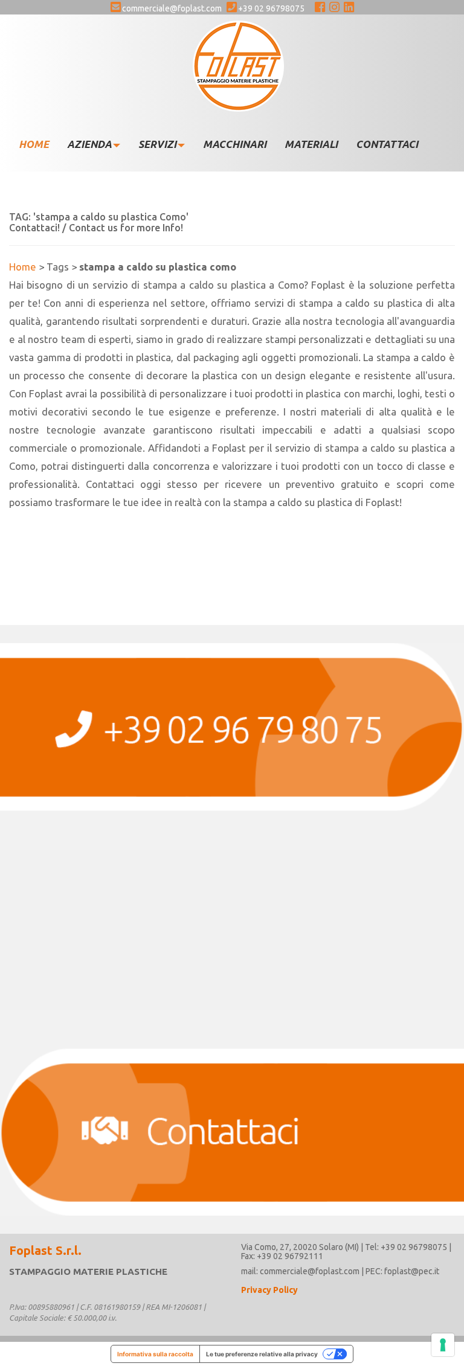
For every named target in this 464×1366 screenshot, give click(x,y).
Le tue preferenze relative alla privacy (262, 1354)
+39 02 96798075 (271, 8)
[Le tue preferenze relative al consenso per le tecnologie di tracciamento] (442, 1344)
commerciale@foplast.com (172, 8)
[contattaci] (232, 1113)
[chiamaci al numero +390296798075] (232, 746)
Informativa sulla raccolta (155, 1354)
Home (22, 266)
